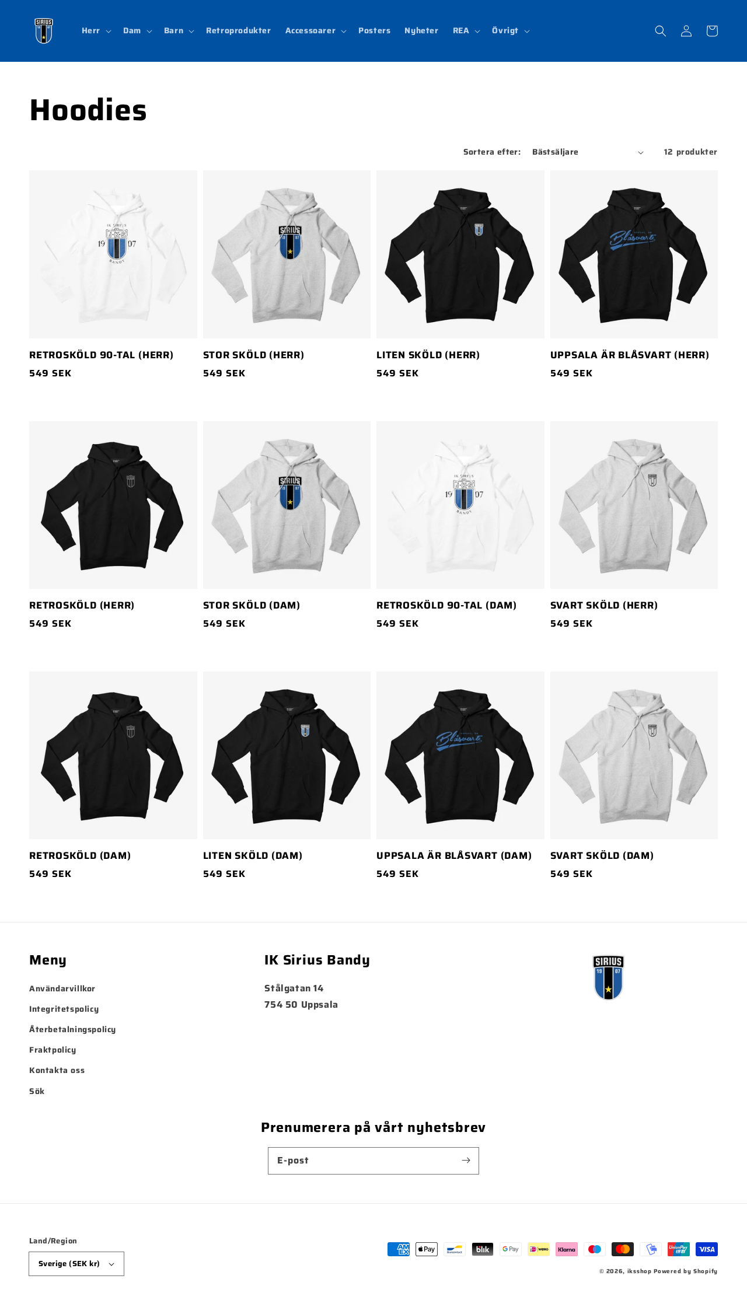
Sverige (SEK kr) (69, 1263)
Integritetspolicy (64, 1008)
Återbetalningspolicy (72, 1029)
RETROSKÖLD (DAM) (80, 856)
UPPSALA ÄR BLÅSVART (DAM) (454, 856)
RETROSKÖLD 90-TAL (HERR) (101, 355)
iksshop (639, 1271)
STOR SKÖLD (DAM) (252, 606)
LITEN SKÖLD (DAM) (253, 856)
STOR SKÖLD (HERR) (254, 355)
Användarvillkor (62, 988)
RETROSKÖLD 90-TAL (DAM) (446, 606)
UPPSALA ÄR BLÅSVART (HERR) (630, 355)
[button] (95, 30)
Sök (37, 1091)
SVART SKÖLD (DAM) (602, 856)
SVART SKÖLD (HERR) (604, 606)
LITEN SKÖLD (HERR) (428, 355)
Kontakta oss (57, 1070)
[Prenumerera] (466, 1160)
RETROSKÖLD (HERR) (82, 606)
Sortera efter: (492, 151)
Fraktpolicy (52, 1049)
